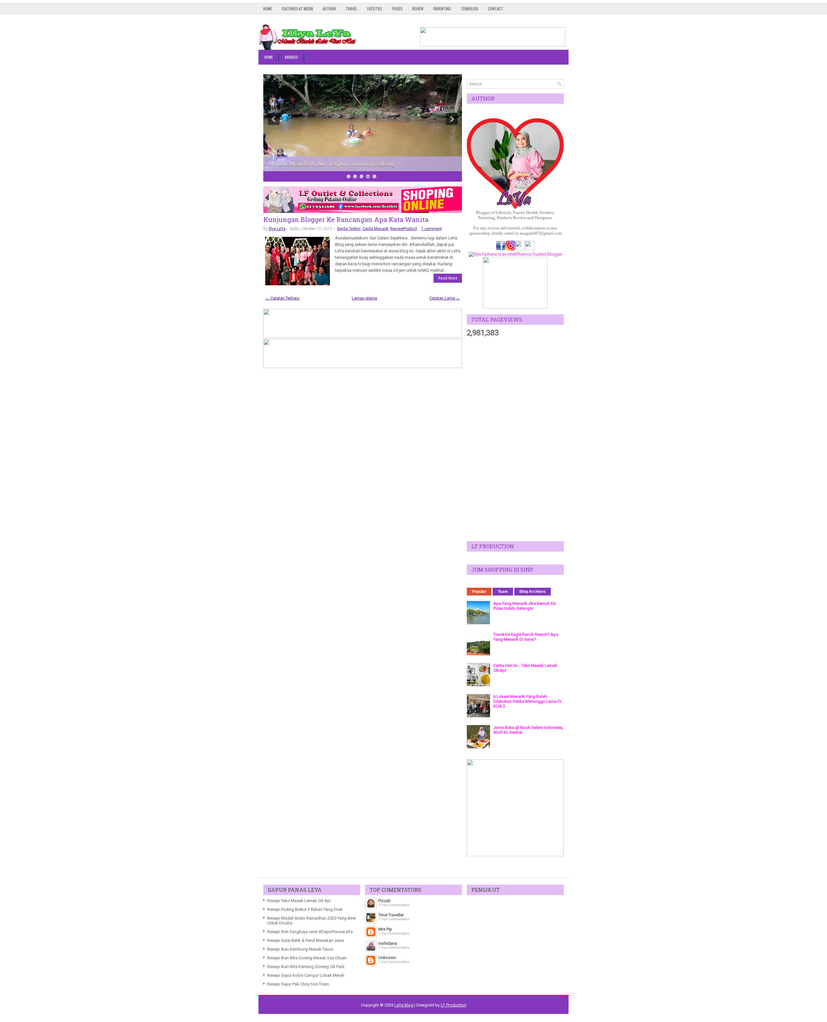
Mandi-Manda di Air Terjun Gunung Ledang (331, 163)
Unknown (387, 957)
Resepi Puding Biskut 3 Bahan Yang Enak (305, 909)
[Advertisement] (515, 439)
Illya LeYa (277, 229)
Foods (397, 8)
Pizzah (384, 900)
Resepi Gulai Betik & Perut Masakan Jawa (305, 940)
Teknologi (469, 8)
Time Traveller (391, 914)
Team (503, 591)
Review (418, 8)
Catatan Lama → (444, 298)
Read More (447, 278)
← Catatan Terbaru (282, 298)
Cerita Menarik (375, 229)
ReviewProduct (403, 229)
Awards (291, 57)
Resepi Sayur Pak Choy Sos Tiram (298, 984)
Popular (479, 591)
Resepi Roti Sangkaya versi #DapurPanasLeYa (310, 931)
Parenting (442, 8)
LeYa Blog (403, 1005)
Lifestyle (374, 8)
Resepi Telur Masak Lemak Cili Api (299, 900)
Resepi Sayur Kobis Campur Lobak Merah (305, 975)
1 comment (431, 229)
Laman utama (364, 298)
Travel (351, 8)
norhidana (387, 943)
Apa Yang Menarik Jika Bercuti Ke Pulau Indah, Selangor (524, 606)
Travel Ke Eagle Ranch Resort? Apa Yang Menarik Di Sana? (525, 637)
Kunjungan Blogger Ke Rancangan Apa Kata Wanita (345, 219)
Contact (495, 8)
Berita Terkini (349, 229)
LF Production (453, 1005)
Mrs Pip (385, 929)
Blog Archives (532, 591)
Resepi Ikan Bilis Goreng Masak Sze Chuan (307, 957)
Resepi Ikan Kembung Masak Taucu (300, 949)
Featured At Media (297, 8)
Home (267, 8)
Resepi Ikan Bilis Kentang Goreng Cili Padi (305, 966)
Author (329, 8)
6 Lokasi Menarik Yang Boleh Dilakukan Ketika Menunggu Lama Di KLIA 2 (527, 701)
